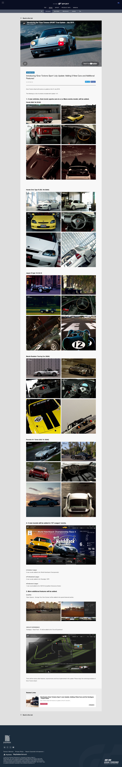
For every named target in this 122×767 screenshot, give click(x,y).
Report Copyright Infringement (34, 751)
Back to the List (28, 18)
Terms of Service (8, 751)
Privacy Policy (19, 751)
